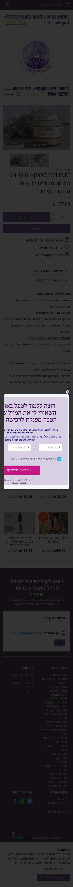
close (67, 391)
